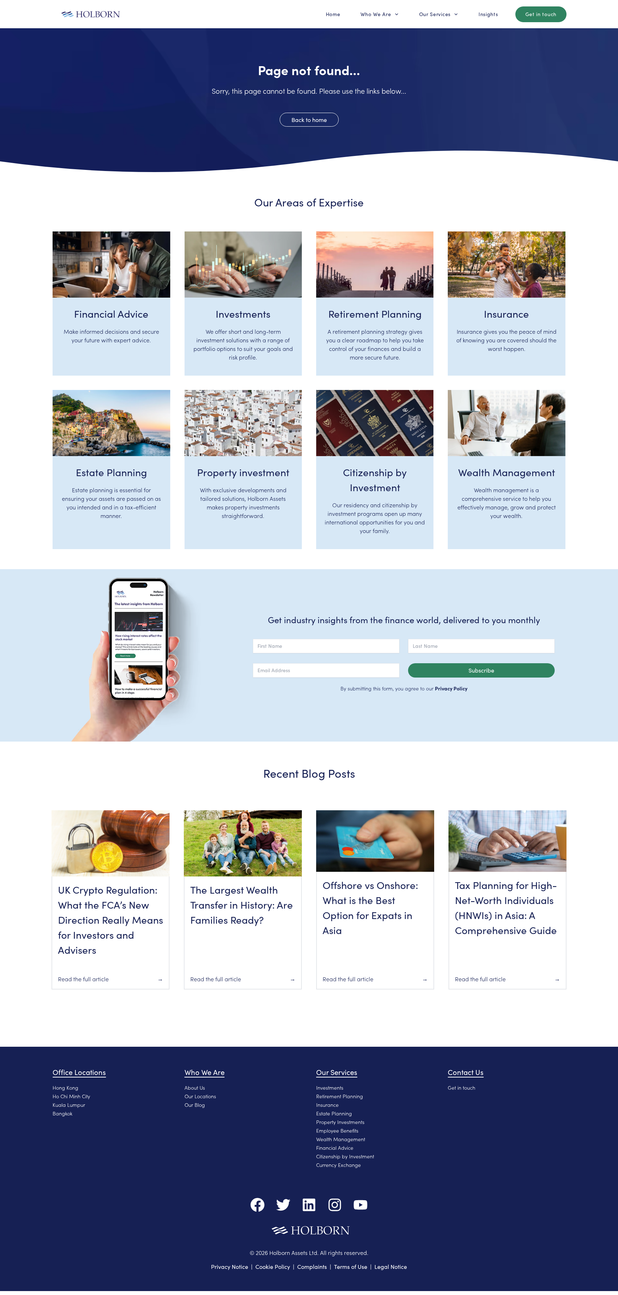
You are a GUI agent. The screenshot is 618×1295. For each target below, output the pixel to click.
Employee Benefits (337, 1130)
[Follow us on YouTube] (360, 1205)
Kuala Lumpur (69, 1104)
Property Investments (340, 1121)
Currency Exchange (338, 1164)
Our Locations (200, 1096)
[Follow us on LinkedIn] (309, 1205)
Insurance (327, 1104)
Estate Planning (334, 1113)
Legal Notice (390, 1266)
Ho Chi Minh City (71, 1096)
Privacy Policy (451, 688)
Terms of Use (350, 1266)
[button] (333, 14)
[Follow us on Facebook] (257, 1205)
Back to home (309, 119)
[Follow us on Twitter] (283, 1205)
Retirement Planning (339, 1096)
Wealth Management (340, 1139)
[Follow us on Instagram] (335, 1205)
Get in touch (461, 1087)
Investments (329, 1087)
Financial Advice (334, 1147)
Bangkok (62, 1113)
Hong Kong (65, 1087)
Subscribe (481, 670)
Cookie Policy (272, 1266)
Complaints (312, 1266)
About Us (195, 1087)
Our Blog (195, 1104)
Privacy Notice (229, 1266)
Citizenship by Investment (345, 1156)
